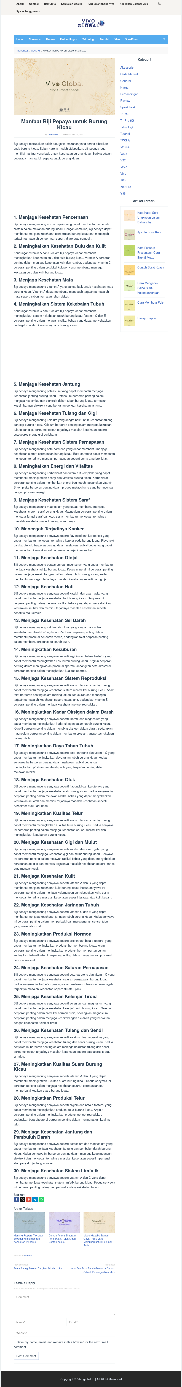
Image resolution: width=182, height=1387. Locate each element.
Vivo (123, 173)
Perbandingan (129, 94)
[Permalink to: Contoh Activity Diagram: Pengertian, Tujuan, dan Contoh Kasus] (64, 1222)
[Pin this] (28, 1199)
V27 (122, 160)
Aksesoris (127, 67)
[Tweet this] (22, 1199)
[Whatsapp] (41, 1199)
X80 (122, 180)
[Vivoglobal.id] (91, 22)
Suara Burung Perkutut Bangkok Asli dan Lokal (38, 1266)
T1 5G (124, 113)
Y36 (122, 193)
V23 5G (125, 146)
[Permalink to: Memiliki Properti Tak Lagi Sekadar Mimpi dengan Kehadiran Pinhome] (29, 1222)
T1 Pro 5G (127, 120)
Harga (124, 87)
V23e (123, 153)
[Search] (163, 39)
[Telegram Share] (35, 1199)
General (28, 1255)
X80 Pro (125, 186)
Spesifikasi (127, 107)
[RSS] (159, 3)
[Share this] (16, 1199)
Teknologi (126, 127)
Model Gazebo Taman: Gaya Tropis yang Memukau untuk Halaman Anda (98, 1240)
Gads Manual (129, 74)
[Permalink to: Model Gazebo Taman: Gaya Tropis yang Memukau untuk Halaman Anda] (99, 1222)
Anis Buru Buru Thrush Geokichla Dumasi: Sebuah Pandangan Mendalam (93, 1268)
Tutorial (125, 133)
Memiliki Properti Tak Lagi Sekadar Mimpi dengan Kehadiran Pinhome (28, 1239)
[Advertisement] (64, 188)
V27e (123, 166)
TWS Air (126, 140)
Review (125, 100)
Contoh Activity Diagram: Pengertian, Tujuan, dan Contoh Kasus (62, 1239)
